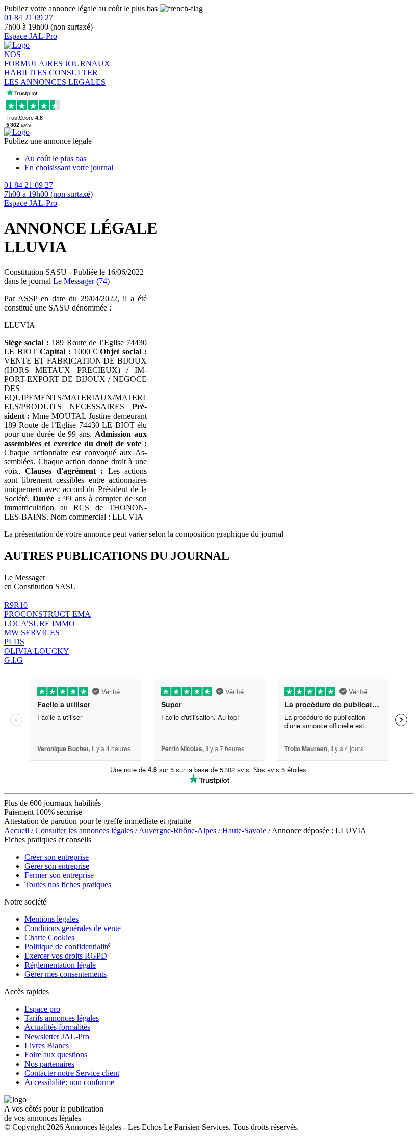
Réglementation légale (60, 965)
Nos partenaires (49, 1064)
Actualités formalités (57, 1027)
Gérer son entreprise (56, 866)
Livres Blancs (46, 1045)
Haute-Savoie (244, 830)
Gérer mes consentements (65, 974)
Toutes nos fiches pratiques (67, 884)
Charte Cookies (49, 937)
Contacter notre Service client (71, 1073)
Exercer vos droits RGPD (65, 955)
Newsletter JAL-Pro (56, 1036)
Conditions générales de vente (72, 928)
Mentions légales (51, 919)
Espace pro (42, 1008)
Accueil (16, 830)
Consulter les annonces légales (84, 830)
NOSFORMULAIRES (34, 59)
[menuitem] (219, 158)
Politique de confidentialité (67, 946)
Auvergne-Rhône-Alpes (177, 830)
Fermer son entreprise (59, 875)
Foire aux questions (55, 1054)
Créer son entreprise (56, 857)
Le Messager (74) (81, 281)
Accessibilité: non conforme (69, 1082)
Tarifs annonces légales (61, 1018)
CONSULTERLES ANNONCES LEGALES (55, 77)
